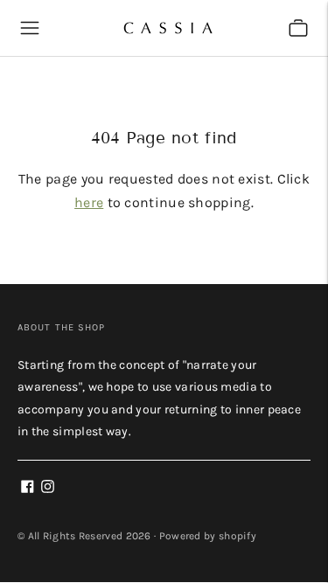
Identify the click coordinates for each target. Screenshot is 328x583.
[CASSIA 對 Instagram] (47, 489)
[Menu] (29, 28)
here (88, 202)
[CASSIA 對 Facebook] (27, 489)
